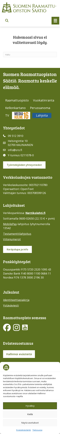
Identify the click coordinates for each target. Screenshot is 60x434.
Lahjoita (42, 115)
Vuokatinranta (43, 100)
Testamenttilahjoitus (17, 234)
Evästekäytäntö (23, 430)
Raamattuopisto (17, 100)
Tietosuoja (37, 430)
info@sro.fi (15, 150)
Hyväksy (30, 405)
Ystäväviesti (11, 305)
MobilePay (10, 224)
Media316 (21, 115)
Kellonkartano (15, 108)
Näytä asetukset (30, 422)
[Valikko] (55, 20)
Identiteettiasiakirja (16, 300)
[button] (7, 20)
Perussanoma (40, 108)
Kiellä (30, 414)
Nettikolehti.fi (35, 213)
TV (7, 115)
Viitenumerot (12, 239)
